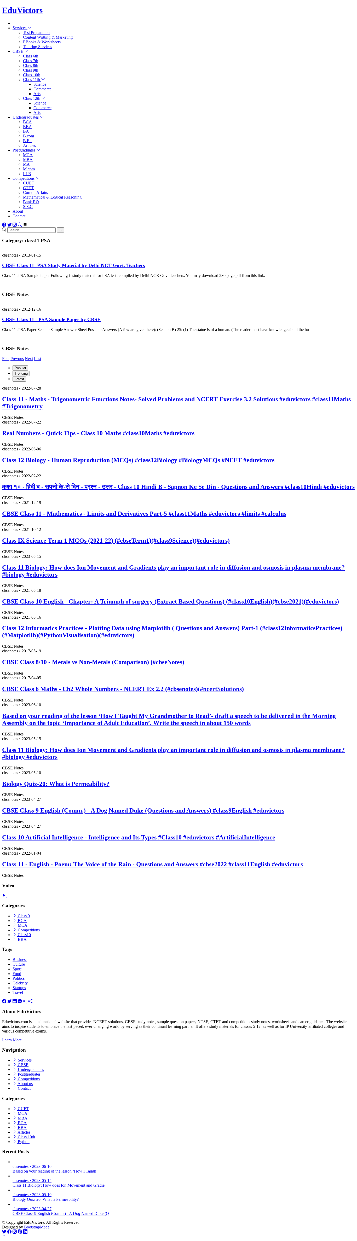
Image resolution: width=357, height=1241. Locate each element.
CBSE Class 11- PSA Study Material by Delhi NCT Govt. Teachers (73, 265)
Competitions (28, 930)
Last (37, 358)
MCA (28, 155)
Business (20, 959)
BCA (27, 122)
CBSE (22, 1065)
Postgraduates (29, 1074)
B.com (28, 136)
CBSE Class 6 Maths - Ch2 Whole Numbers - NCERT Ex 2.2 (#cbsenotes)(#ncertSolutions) (123, 689)
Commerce (42, 89)
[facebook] (4, 1001)
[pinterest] (30, 1001)
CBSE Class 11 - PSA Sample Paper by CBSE (51, 319)
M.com (29, 169)
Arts (37, 93)
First (5, 358)
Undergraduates (30, 1069)
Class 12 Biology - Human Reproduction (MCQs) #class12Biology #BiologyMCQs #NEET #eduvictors (138, 460)
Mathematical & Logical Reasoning (52, 197)
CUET (28, 183)
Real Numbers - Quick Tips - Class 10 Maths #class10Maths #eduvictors (98, 433)
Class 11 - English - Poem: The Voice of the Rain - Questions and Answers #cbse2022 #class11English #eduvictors (152, 864)
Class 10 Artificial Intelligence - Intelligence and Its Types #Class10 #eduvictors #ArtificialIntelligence (138, 837)
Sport (17, 969)
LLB (27, 173)
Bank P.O (31, 202)
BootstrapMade (36, 1227)
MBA (28, 159)
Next (29, 358)
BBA (27, 126)
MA (26, 164)
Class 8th (30, 65)
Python (23, 1141)
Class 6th (30, 56)
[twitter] (9, 1001)
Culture (19, 964)
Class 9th (30, 70)
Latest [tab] (19, 379)
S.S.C (28, 206)
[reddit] (20, 1001)
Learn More (12, 1040)
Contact (19, 216)
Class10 (24, 934)
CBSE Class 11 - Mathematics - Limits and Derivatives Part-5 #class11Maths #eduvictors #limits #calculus (144, 513)
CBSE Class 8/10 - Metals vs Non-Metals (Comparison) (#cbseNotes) (93, 662)
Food (17, 973)
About (18, 211)
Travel (18, 992)
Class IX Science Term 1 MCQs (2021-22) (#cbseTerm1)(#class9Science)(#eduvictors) (116, 540)
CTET (28, 187)
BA (26, 131)
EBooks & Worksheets (42, 42)
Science (39, 84)
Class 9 (23, 916)
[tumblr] (25, 1001)
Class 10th (31, 75)
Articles (29, 145)
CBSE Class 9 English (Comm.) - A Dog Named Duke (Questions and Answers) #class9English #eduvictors (143, 810)
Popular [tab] (20, 368)
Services (24, 1060)
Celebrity (20, 983)
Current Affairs (35, 192)
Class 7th (30, 61)
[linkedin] (15, 1001)
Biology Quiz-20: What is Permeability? (56, 783)
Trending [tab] (21, 373)
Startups (19, 987)
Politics (19, 978)
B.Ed (27, 140)
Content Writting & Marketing (48, 37)
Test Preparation (36, 32)
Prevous (17, 358)
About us (25, 1083)
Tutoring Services (37, 46)
